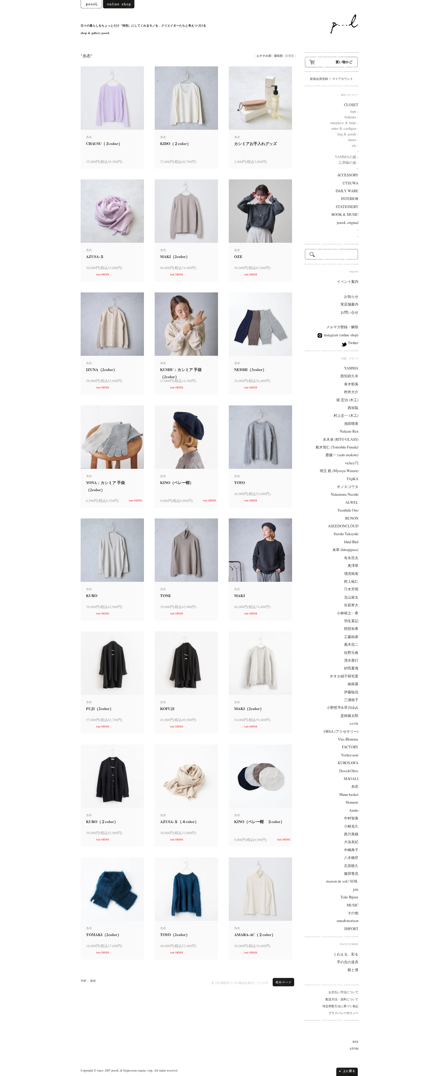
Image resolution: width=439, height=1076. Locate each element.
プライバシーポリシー (343, 1013)
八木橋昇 (351, 857)
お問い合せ (349, 312)
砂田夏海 (351, 668)
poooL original (347, 222)
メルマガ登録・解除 (342, 326)
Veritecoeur (349, 755)
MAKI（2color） (175, 256)
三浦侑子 (351, 699)
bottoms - (351, 117)
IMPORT (351, 928)
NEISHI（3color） (250, 369)
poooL (115, 1070)
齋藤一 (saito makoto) (342, 454)
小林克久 (351, 826)
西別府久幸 (349, 375)
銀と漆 (353, 969)
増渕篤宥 (351, 573)
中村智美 (351, 818)
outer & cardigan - (344, 128)
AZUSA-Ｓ (95, 256)
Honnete (352, 802)
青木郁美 (351, 384)
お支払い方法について (343, 992)
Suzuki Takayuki (346, 533)
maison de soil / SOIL (342, 881)
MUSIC (352, 905)
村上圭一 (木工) (346, 415)
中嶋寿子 (351, 849)
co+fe (354, 723)
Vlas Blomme (348, 739)
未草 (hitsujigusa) (345, 549)
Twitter (352, 342)
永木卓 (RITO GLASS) (340, 439)
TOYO (239, 482)
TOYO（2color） (175, 934)
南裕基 (353, 683)
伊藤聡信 (351, 692)
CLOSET (351, 104)
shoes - (353, 139)
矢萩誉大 (351, 605)
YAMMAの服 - (346, 156)
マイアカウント (342, 79)
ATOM (353, 1048)
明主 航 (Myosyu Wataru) (339, 470)
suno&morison (347, 920)
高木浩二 (351, 644)
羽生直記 (351, 620)
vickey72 (351, 462)
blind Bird (351, 541)
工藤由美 (351, 636)
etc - (355, 145)
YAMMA (351, 368)
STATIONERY (347, 206)
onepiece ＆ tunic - (344, 122)
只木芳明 (351, 589)
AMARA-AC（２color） (254, 934)
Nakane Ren (349, 431)
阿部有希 (351, 628)
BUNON (351, 518)
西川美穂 (351, 834)
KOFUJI (167, 708)
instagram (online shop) (340, 335)
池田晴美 (351, 423)
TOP (83, 981)
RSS (355, 1042)
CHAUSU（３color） (104, 143)
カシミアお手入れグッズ (255, 143)
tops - (354, 111)
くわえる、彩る (345, 954)
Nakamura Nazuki (344, 494)
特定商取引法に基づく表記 (340, 1006)
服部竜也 (351, 873)
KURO (91, 595)
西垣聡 (353, 407)
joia (355, 889)
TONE (165, 595)
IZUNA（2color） (101, 369)
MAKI (239, 595)
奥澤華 (353, 565)
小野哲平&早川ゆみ (342, 707)
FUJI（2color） (99, 708)
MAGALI (351, 778)
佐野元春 (351, 652)
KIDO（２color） (175, 143)
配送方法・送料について (342, 999)
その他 (353, 912)
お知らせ (351, 296)
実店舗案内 (349, 304)
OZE (238, 256)
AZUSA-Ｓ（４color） (179, 821)
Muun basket (348, 794)
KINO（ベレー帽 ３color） (259, 821)
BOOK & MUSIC (344, 214)
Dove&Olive (348, 770)
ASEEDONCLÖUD (343, 526)
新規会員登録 (319, 79)
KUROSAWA (348, 762)
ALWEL (351, 502)
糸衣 (93, 981)
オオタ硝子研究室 (344, 676)
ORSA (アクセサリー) (341, 731)
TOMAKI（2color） (103, 934)
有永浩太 (351, 557)
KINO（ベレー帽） (177, 482)
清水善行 (351, 660)
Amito (353, 810)
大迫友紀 (351, 841)
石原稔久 (351, 865)
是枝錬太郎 (349, 715)
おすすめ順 (264, 56)
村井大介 (351, 391)
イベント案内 (347, 281)
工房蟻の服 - (348, 162)
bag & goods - (347, 134)
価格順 (278, 56)
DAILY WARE (347, 190)
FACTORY (350, 747)
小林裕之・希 (347, 613)
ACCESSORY (347, 175)
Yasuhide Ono (347, 510)
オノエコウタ (347, 486)
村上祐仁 (351, 581)
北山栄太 (351, 597)
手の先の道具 (347, 961)
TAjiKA (352, 478)
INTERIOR (349, 198)
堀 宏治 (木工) (347, 399)
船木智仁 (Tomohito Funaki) (337, 447)
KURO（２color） (102, 821)
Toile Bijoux (349, 897)
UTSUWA (350, 183)
